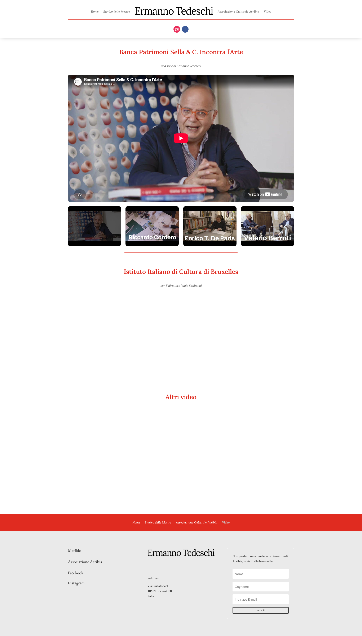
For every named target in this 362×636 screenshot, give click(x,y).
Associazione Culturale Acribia (238, 11)
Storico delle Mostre (116, 11)
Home (95, 11)
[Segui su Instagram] (176, 29)
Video (267, 11)
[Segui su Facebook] (185, 29)
